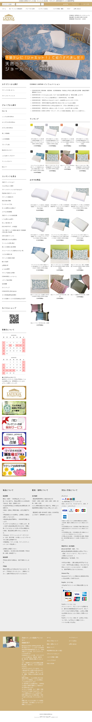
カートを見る (72, 641)
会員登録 (65, 4)
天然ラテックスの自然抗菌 (9, 215)
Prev (4, 51)
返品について (50, 647)
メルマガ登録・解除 (58, 8)
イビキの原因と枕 (7, 254)
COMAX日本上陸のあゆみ (9, 291)
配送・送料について (52, 644)
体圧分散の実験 (6, 200)
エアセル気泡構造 (7, 211)
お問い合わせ (77, 8)
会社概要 (4, 284)
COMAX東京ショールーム (9, 276)
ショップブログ (51, 660)
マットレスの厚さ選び (8, 243)
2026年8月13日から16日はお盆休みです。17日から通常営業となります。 (60, 105)
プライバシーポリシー (53, 654)
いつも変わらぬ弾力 (7, 219)
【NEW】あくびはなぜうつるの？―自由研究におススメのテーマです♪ (60, 100)
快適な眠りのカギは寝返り (9, 239)
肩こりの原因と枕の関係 (9, 247)
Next (87, 51)
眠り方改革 (5, 261)
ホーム (4, 8)
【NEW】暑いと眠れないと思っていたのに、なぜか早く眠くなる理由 (59, 108)
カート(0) (86, 4)
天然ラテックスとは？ (8, 182)
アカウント (75, 4)
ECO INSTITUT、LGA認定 (9, 226)
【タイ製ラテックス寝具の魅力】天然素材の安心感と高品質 (14, 231)
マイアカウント (73, 637)
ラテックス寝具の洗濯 (8, 258)
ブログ (68, 8)
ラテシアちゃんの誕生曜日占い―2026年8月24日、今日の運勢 (57, 97)
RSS (48, 663)
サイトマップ (6, 287)
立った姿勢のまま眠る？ (9, 208)
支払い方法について (52, 641)
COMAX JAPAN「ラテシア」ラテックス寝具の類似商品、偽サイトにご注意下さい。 (63, 111)
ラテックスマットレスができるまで (12, 189)
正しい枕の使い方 (7, 223)
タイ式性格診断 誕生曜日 (9, 295)
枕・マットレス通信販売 (15, 8)
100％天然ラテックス (8, 236)
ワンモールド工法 (7, 204)
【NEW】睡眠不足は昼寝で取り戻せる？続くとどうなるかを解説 (58, 103)
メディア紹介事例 (7, 280)
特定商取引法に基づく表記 (54, 650)
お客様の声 (5, 265)
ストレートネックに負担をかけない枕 (12, 250)
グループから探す (30, 8)
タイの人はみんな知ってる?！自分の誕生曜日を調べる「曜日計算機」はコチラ (62, 95)
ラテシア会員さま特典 (8, 272)
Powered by (36, 717)
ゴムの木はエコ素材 (7, 186)
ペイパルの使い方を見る (68, 622)
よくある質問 (6, 269)
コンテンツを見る (43, 8)
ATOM (52, 663)
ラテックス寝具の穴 (7, 197)
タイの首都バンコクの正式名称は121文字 (14, 298)
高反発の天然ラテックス (9, 193)
